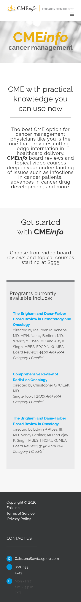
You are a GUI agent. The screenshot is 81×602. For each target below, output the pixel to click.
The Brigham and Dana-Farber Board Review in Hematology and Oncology (42, 319)
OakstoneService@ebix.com (26, 559)
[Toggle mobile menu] (72, 14)
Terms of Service (20, 513)
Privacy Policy (19, 519)
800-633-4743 (22, 570)
